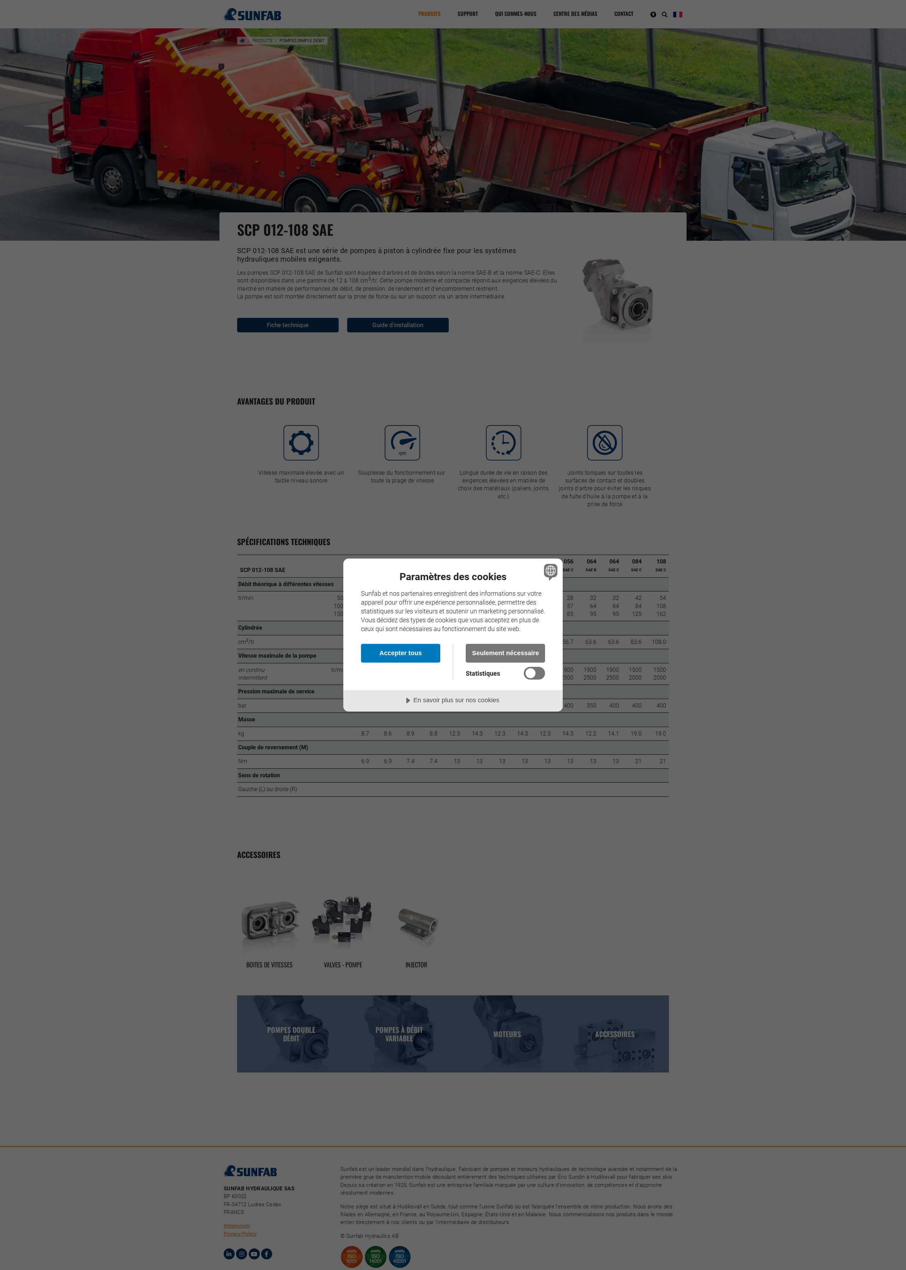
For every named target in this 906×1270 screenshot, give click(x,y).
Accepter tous (400, 653)
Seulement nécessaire (505, 653)
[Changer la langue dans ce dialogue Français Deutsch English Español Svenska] (549, 572)
